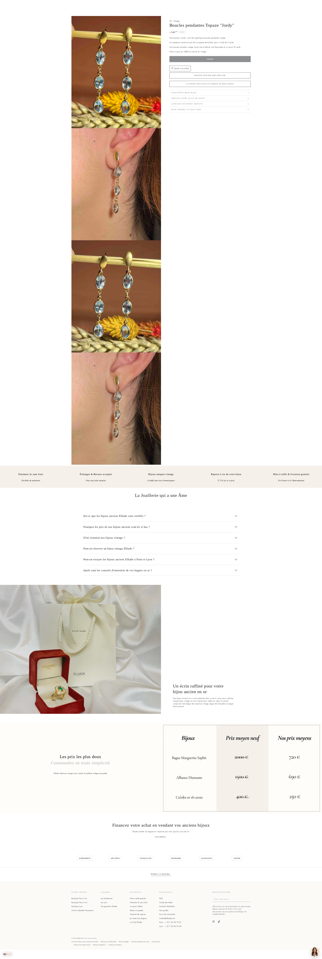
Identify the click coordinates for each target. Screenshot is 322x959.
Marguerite (85, 858)
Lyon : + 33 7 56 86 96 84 (170, 926)
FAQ (161, 898)
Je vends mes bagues (138, 918)
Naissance (206, 858)
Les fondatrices (106, 898)
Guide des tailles (166, 902)
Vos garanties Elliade (109, 906)
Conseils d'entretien (167, 906)
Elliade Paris (80, 938)
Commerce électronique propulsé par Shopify (84, 942)
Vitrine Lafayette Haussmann (82, 910)
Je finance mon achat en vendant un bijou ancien (210, 84)
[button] (7, 954)
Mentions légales (124, 942)
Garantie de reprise (138, 914)
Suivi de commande (167, 914)
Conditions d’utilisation (115, 945)
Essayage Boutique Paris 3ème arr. (210, 75)
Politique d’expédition (99, 945)
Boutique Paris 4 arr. (79, 902)
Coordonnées (156, 942)
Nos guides (163, 910)
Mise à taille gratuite (138, 898)
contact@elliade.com (167, 918)
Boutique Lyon (77, 906)
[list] (161, 477)
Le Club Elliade (136, 922)
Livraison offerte (136, 906)
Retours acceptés (136, 910)
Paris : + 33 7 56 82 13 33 (170, 922)
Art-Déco (115, 858)
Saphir (237, 858)
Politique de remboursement (82, 945)
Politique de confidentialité (108, 942)
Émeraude (176, 858)
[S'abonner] (250, 899)
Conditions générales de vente (140, 942)
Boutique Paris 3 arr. (79, 898)
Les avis (104, 902)
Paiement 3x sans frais (138, 902)
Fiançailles (146, 858)
